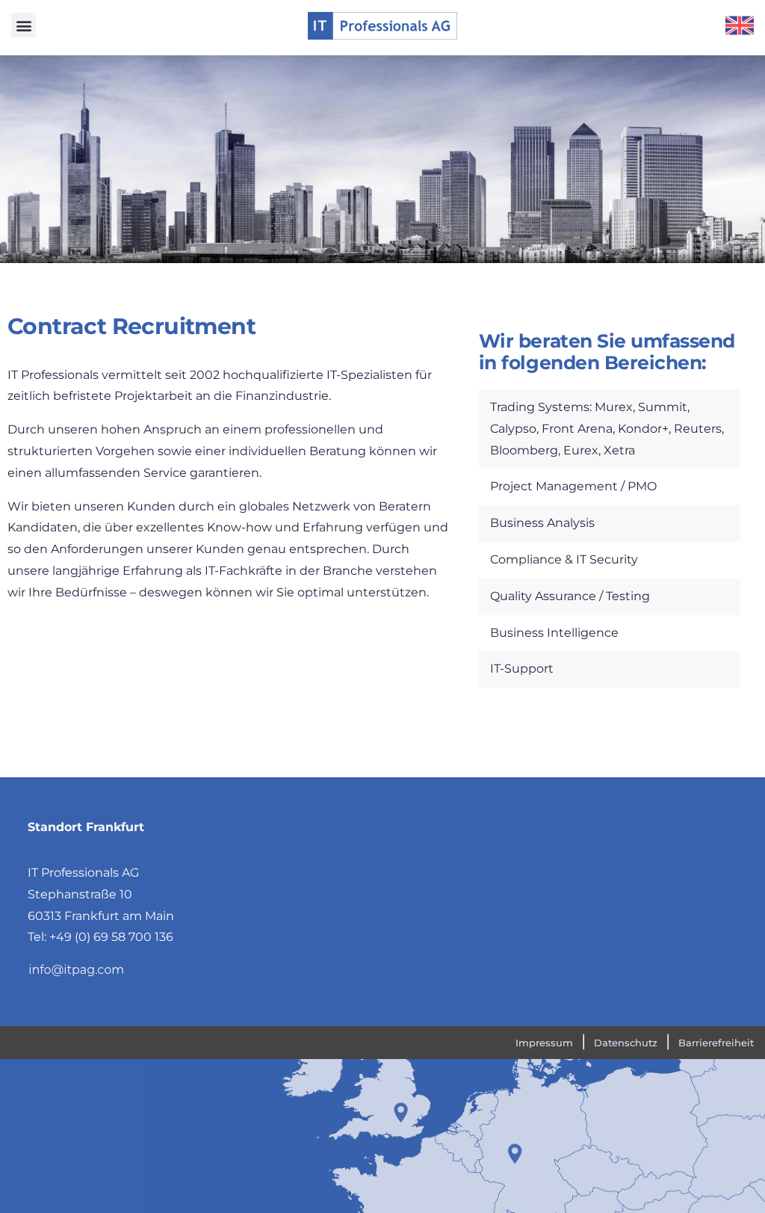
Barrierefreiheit (716, 1043)
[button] (23, 25)
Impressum (544, 1043)
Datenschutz (625, 1043)
